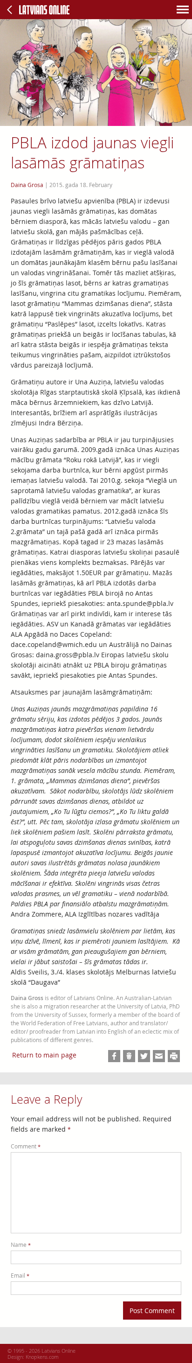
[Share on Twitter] (144, 1056)
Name (21, 1245)
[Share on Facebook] (114, 1056)
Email (20, 1276)
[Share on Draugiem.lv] (129, 1056)
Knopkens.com (42, 1356)
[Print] (174, 1056)
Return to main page (44, 1054)
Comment (26, 1146)
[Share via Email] (159, 1056)
